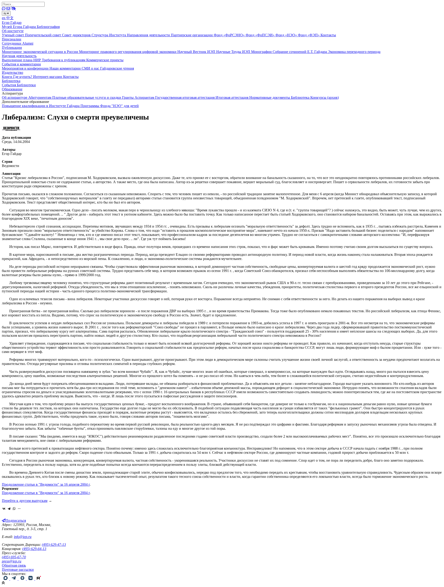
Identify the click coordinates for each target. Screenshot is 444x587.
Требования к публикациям (64, 60)
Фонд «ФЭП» (309, 35)
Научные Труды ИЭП (233, 52)
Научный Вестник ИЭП (196, 52)
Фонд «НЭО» (286, 35)
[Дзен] (22, 579)
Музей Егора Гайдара (19, 27)
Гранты (128, 97)
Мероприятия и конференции (25, 68)
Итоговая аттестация (232, 97)
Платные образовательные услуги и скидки (87, 97)
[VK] (31, 579)
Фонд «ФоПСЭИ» (260, 35)
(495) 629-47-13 (54, 545)
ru (6, 13)
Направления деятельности (149, 35)
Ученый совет (13, 35)
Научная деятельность (19, 56)
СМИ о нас (91, 68)
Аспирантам (145, 97)
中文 (10, 18)
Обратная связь (14, 565)
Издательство (12, 72)
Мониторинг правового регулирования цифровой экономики (128, 52)
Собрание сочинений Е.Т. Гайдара (300, 52)
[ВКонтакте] (4, 509)
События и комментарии (21, 64)
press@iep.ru (11, 561)
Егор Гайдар (12, 23)
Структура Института (109, 35)
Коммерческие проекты (104, 60)
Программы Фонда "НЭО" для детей (109, 106)
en (4, 18)
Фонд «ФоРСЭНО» (230, 35)
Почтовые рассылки (18, 570)
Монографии (262, 52)
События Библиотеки (19, 85)
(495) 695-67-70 (14, 557)
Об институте (13, 31)
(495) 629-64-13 (34, 549)
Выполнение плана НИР (22, 60)
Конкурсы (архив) (324, 97)
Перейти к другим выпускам (24, 501)
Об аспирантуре (15, 97)
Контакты (328, 35)
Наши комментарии (65, 68)
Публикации (12, 47)
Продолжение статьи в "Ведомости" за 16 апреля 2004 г (46, 484)
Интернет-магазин (48, 77)
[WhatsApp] (14, 509)
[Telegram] (9, 509)
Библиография (48, 27)
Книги (7, 77)
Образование (12, 89)
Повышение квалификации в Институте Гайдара (41, 106)
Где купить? (23, 77)
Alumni (27, 43)
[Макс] (6, 579)
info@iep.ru (22, 537)
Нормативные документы (270, 97)
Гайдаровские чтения (117, 68)
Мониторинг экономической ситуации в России (40, 52)
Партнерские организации (192, 35)
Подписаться (16, 520)
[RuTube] (39, 579)
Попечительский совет (43, 35)
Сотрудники (12, 43)
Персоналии (11, 39)
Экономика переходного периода (354, 52)
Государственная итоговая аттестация (185, 97)
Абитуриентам (40, 97)
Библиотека (11, 81)
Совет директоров (77, 35)
